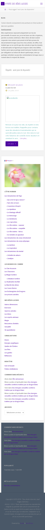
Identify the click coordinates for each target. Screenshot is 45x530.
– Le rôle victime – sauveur (15, 225)
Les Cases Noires (11, 288)
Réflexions (8, 356)
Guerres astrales (10, 311)
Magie (7, 320)
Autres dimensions (11, 304)
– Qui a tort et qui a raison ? (15, 200)
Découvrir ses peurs (15, 85)
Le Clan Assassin (10, 268)
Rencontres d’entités (12, 324)
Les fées (7, 349)
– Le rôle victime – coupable (15, 228)
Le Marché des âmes (12, 285)
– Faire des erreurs (12, 203)
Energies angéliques (12, 343)
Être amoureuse (18, 379)
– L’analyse (9, 258)
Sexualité (8, 327)
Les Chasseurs (10, 272)
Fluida (22, 523)
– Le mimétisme (11, 219)
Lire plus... (23, 138)
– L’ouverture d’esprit (13, 206)
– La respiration (11, 248)
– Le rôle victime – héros (14, 232)
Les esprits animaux (11, 317)
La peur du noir (11, 88)
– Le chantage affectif (13, 212)
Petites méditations (11, 369)
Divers (7, 340)
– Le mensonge (11, 216)
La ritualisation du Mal (12, 282)
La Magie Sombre (11, 275)
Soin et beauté (9, 366)
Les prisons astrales (12, 294)
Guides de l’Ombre (11, 346)
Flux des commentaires (12, 486)
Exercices (8, 308)
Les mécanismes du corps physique (17, 241)
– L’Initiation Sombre (13, 279)
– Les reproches (11, 222)
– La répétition (11, 209)
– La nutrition (10, 245)
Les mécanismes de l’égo (13, 196)
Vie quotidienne (10, 330)
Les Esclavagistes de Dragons (15, 291)
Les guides (8, 353)
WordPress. (29, 523)
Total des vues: (9, 470)
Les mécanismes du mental (14, 251)
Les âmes (8, 314)
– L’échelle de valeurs (13, 255)
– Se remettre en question (15, 235)
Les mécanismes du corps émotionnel (18, 238)
